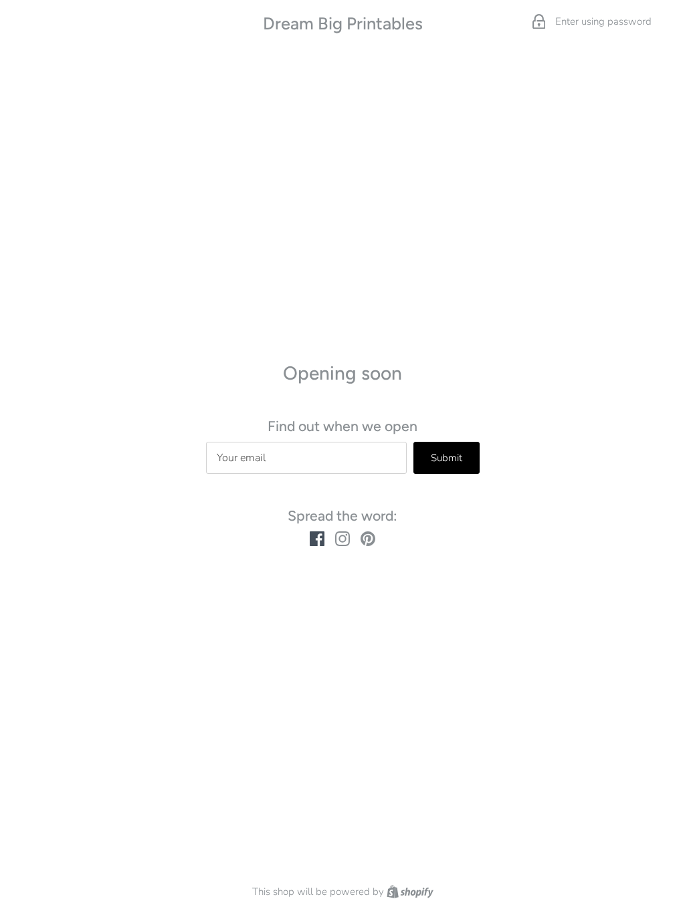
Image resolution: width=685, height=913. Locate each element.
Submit (446, 458)
